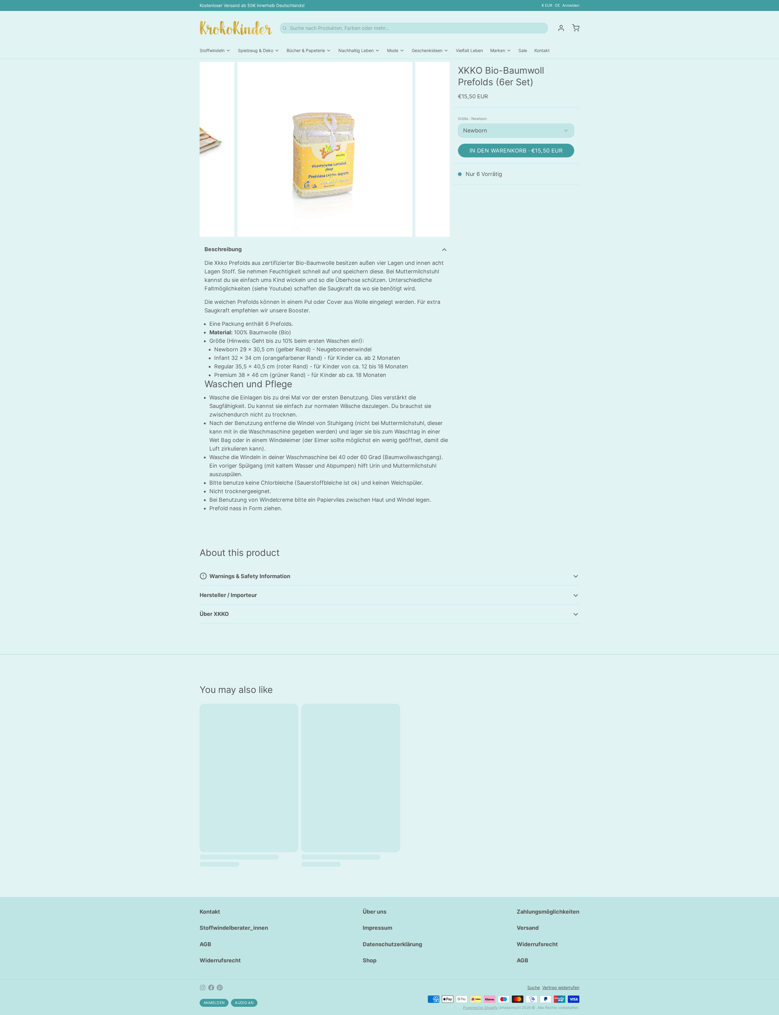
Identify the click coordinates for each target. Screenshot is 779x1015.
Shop (369, 960)
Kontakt (542, 50)
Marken (497, 50)
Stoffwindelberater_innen (234, 928)
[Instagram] (203, 988)
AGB (205, 944)
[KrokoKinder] (236, 28)
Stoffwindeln (212, 50)
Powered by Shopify (480, 1007)
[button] (516, 150)
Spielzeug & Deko (255, 50)
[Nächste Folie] (440, 149)
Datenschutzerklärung (392, 944)
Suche (533, 987)
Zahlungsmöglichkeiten (548, 911)
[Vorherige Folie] (209, 149)
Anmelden (570, 5)
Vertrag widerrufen (560, 987)
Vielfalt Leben (469, 50)
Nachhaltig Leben (356, 50)
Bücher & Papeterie (306, 50)
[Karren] (573, 28)
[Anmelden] (559, 28)
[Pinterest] (220, 988)
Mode (392, 50)
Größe (472, 118)
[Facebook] (211, 988)
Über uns (374, 911)
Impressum (377, 928)
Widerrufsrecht (220, 960)
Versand (528, 928)
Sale (523, 50)
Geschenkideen (427, 50)
